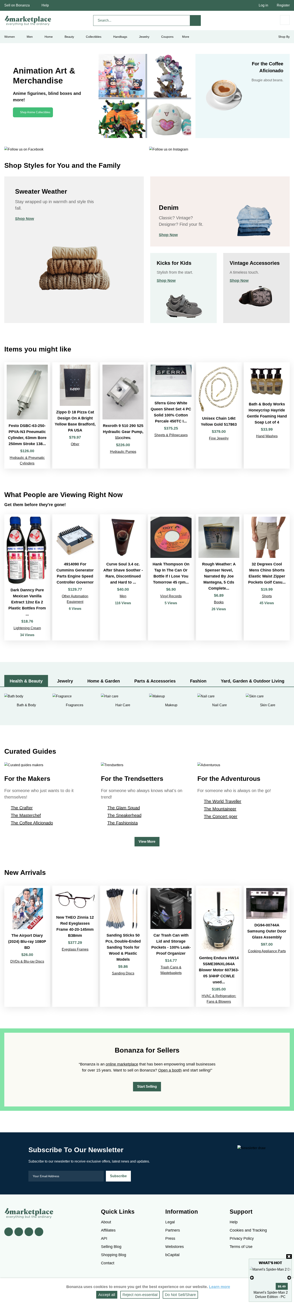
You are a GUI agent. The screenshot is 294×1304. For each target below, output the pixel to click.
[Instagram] (39, 1231)
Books (219, 602)
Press (170, 1238)
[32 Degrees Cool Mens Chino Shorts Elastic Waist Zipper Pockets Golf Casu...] (266, 577)
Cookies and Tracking (248, 1230)
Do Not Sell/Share (180, 1295)
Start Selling (147, 1086)
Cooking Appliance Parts (267, 951)
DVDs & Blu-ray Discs (27, 961)
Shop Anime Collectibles (35, 112)
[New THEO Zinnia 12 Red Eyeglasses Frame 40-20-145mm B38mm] (75, 946)
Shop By (284, 36)
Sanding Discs (123, 973)
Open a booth (170, 1070)
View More (147, 841)
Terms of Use (241, 1246)
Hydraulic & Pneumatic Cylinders (27, 460)
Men (123, 596)
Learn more (219, 1287)
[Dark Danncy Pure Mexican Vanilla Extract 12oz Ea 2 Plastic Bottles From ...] (27, 577)
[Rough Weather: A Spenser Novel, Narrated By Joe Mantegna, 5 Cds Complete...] (219, 577)
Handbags (120, 36)
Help (45, 5)
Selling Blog (111, 1246)
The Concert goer (220, 816)
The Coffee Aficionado (32, 823)
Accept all (106, 1295)
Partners (172, 1230)
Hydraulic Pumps (123, 451)
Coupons (167, 36)
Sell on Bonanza (17, 5)
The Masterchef (26, 815)
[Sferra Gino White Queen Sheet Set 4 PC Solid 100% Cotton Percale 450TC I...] (171, 415)
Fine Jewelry (219, 438)
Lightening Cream (27, 628)
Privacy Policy (242, 1238)
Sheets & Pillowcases (171, 435)
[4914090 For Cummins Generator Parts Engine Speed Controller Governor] (75, 577)
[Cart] (285, 20)
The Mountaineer (220, 809)
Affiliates (108, 1230)
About (106, 1222)
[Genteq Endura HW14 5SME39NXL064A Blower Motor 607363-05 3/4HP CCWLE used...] (219, 946)
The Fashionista (122, 823)
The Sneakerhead (124, 815)
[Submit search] (195, 20)
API (104, 1238)
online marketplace (122, 1064)
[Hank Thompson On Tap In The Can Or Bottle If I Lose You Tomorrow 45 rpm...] (171, 577)
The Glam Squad (123, 807)
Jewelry (144, 36)
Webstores (174, 1246)
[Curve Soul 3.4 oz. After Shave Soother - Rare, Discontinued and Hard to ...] (123, 577)
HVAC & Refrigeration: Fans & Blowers (219, 998)
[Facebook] (8, 1231)
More (185, 36)
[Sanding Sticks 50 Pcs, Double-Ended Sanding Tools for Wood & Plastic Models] (123, 946)
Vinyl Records (171, 596)
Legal (170, 1222)
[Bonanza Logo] (28, 20)
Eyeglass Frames (75, 949)
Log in (263, 5)
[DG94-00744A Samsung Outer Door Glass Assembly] (266, 946)
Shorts (267, 596)
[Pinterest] (29, 1231)
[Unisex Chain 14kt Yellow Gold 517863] (219, 415)
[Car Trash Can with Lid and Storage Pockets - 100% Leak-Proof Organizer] (171, 946)
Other (75, 444)
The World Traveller (222, 801)
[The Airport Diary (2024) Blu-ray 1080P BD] (27, 946)
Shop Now (24, 219)
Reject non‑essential (140, 1295)
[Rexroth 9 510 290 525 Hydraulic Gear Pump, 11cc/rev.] (123, 415)
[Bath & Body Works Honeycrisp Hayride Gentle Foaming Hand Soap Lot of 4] (266, 415)
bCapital (172, 1255)
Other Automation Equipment (75, 599)
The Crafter (22, 807)
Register (283, 5)
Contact (107, 1263)
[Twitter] (18, 1231)
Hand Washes (267, 436)
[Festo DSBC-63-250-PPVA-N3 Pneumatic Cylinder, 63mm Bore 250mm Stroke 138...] (27, 415)
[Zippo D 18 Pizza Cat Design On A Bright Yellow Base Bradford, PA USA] (75, 415)
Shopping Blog (113, 1255)
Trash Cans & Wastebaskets (171, 970)
